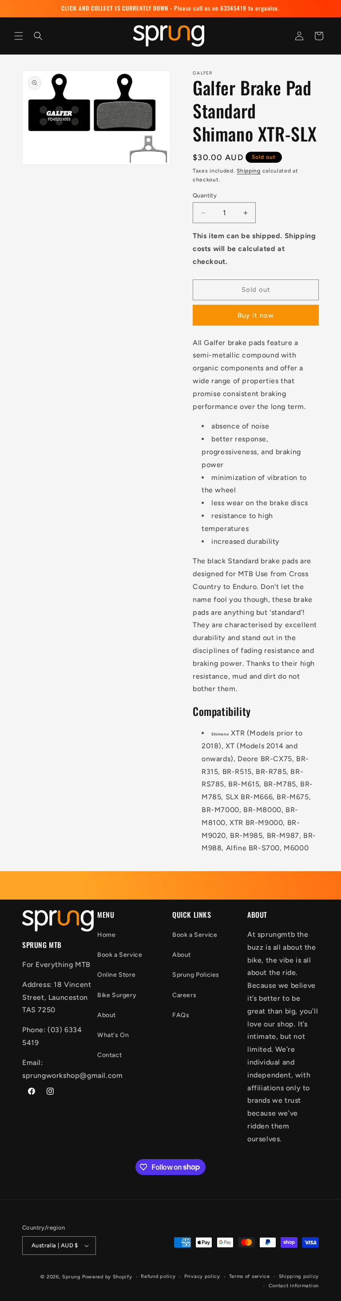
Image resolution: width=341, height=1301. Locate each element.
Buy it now (256, 315)
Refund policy (158, 1276)
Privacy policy (202, 1276)
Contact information (294, 1286)
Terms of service (249, 1276)
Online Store (116, 975)
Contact (109, 1055)
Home (106, 935)
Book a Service (119, 955)
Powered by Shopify (107, 1277)
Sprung (71, 1277)
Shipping (249, 171)
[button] (18, 36)
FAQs (180, 1015)
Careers (184, 995)
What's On (113, 1035)
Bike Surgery (116, 995)
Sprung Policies (195, 975)
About (106, 1015)
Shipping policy (299, 1276)
